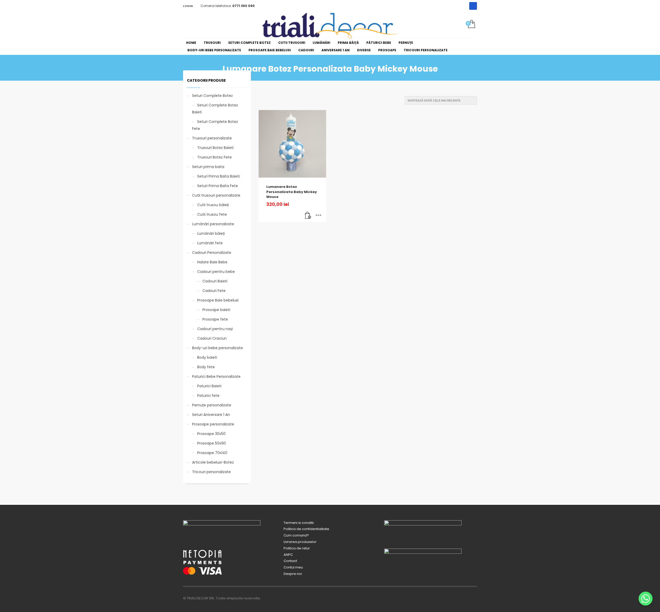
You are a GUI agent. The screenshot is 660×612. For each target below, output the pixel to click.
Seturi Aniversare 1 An (211, 414)
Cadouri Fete (214, 290)
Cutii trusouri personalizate (216, 195)
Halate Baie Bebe (212, 262)
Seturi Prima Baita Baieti (218, 176)
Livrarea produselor (300, 541)
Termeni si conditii (299, 522)
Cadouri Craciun (212, 338)
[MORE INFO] (318, 215)
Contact (290, 560)
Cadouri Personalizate (211, 252)
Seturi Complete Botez (212, 95)
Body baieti (207, 357)
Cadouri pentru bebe (216, 271)
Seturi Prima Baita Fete (217, 185)
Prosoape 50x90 (211, 443)
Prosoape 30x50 (211, 433)
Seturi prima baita (208, 166)
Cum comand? (296, 535)
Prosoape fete (215, 319)
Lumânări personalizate (213, 224)
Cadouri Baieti (214, 281)
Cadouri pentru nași (215, 328)
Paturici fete (208, 395)
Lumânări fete (210, 243)
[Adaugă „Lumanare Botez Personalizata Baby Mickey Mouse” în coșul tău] (308, 215)
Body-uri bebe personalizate (217, 347)
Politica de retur (297, 548)
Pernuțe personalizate (211, 405)
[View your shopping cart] (471, 24)
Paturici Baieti (209, 386)
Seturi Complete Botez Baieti (215, 109)
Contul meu (293, 567)
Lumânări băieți (211, 233)
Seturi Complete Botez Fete (215, 125)
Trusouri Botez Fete (214, 157)
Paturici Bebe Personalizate (216, 376)
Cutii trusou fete (212, 214)
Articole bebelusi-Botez (213, 462)
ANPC (288, 554)
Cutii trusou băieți (213, 204)
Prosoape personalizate (213, 424)
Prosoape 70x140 (212, 452)
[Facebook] (473, 6)
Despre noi (293, 573)
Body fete (206, 367)
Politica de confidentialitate (306, 528)
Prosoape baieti (216, 309)
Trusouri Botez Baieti (215, 147)
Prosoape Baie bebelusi (217, 300)
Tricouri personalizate (211, 471)
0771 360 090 (243, 6)
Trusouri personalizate (212, 138)
